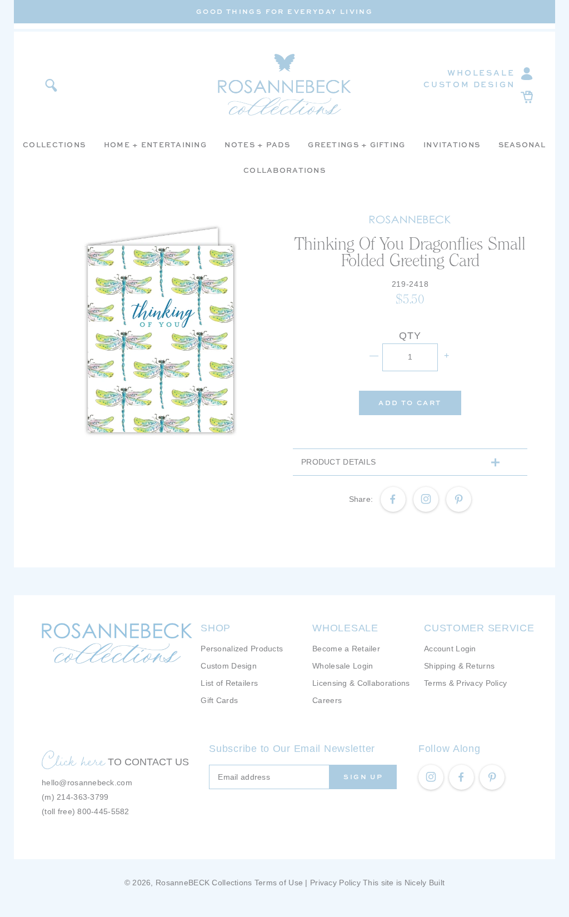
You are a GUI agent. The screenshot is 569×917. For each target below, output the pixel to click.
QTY (410, 335)
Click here (73, 760)
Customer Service (479, 628)
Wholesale (481, 72)
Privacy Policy (335, 882)
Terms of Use (278, 882)
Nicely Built (425, 882)
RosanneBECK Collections (204, 882)
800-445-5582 (103, 811)
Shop (216, 628)
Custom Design (469, 84)
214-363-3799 (82, 797)
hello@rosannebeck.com (87, 782)
